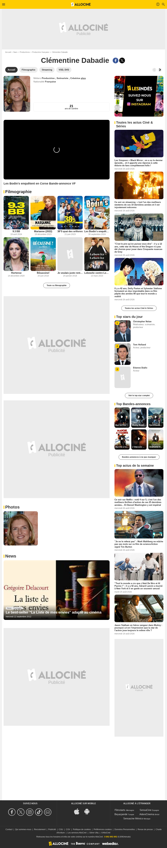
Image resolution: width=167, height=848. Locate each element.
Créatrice (75, 78)
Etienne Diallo (140, 368)
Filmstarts (120, 810)
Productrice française (40, 52)
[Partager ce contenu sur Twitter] (122, 60)
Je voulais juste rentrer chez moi (70, 272)
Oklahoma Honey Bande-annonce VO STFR (156, 447)
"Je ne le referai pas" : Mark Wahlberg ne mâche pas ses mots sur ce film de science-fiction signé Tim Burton (138, 544)
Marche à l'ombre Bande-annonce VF (122, 447)
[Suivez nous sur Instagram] (30, 812)
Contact (9, 829)
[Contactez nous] (48, 812)
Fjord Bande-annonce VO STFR (156, 425)
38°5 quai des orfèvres (70, 231)
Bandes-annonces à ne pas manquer (139, 457)
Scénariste (63, 78)
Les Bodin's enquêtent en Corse (97, 231)
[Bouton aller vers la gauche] (154, 70)
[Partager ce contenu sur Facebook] (115, 60)
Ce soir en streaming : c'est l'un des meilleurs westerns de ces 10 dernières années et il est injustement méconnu (137, 205)
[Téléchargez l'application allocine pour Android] (88, 811)
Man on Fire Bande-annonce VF (122, 425)
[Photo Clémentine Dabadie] (21, 528)
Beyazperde (120, 814)
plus (83, 78)
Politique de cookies (82, 829)
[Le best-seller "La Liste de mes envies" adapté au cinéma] (57, 590)
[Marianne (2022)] (43, 213)
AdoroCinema (146, 814)
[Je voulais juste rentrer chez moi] (70, 254)
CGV (68, 829)
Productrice (48, 78)
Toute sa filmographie (57, 285)
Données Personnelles (124, 829)
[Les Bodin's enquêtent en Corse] (97, 213)
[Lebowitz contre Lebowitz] (97, 254)
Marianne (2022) (43, 231)
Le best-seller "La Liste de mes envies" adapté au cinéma (53, 612)
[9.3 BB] (16, 213)
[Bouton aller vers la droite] (160, 70)
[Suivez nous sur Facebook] (12, 812)
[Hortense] (16, 254)
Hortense (16, 272)
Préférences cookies (103, 829)
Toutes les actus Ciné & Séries (139, 308)
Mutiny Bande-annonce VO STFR (139, 425)
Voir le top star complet (139, 395)
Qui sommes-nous (23, 829)
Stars (15, 52)
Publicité (52, 829)
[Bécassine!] (43, 254)
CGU (61, 829)
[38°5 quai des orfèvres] (70, 213)
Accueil (8, 52)
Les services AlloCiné (77, 833)
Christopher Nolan (142, 321)
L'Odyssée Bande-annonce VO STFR (139, 447)
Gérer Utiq (94, 833)
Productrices (25, 52)
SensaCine (145, 810)
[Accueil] (81, 4)
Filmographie (18, 191)
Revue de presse (145, 829)
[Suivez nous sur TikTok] (39, 812)
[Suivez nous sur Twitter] (21, 812)
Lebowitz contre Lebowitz (97, 272)
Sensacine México (133, 818)
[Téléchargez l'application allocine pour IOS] (78, 811)
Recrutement (40, 829)
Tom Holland (139, 344)
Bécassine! (43, 272)
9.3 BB (16, 231)
